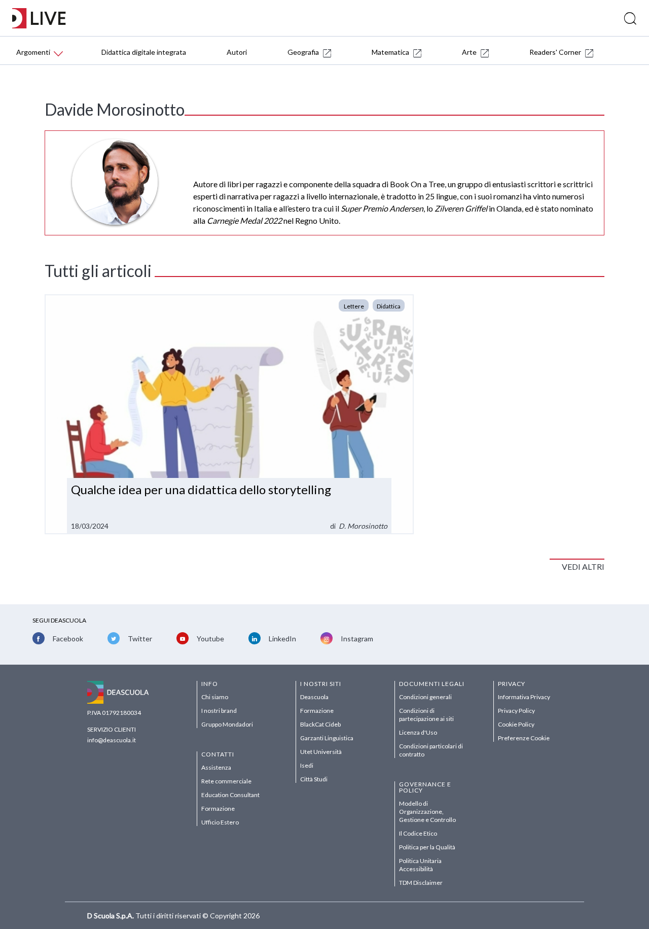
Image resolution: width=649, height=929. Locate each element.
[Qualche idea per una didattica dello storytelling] (229, 414)
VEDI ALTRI (583, 566)
